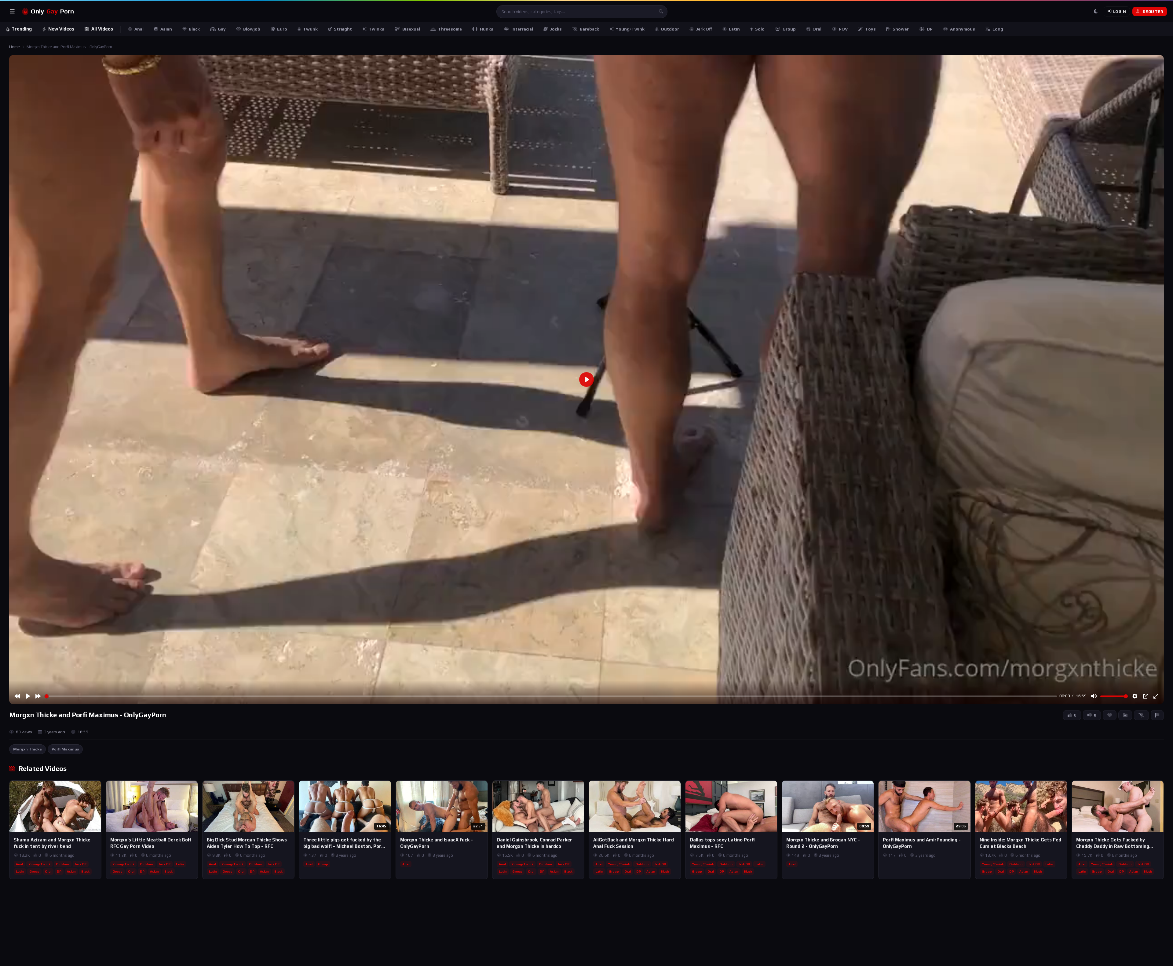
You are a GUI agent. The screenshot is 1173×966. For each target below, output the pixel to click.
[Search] (661, 11)
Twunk (310, 29)
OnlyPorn (52, 11)
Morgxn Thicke (27, 749)
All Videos (102, 28)
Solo (760, 29)
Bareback (589, 29)
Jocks (556, 29)
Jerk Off (704, 29)
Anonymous (962, 29)
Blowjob (251, 29)
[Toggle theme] (1096, 11)
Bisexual (411, 29)
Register (1153, 11)
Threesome (450, 29)
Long (997, 29)
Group (789, 29)
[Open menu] (12, 11)
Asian (166, 29)
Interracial (522, 29)
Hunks (486, 29)
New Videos (61, 28)
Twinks (376, 29)
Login (1119, 11)
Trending (22, 28)
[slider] (551, 696)
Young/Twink (630, 29)
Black (194, 29)
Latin (734, 29)
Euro (282, 29)
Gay (222, 29)
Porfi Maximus (65, 749)
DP (930, 29)
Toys (870, 29)
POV (843, 29)
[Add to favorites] (96, 788)
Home (14, 47)
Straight (343, 29)
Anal (139, 29)
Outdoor (670, 29)
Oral (817, 29)
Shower (901, 29)
